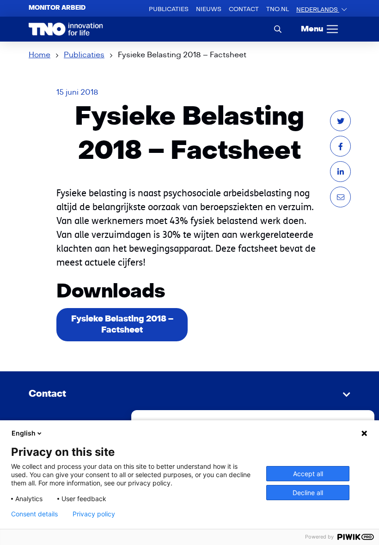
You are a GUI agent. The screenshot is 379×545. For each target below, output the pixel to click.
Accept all (308, 474)
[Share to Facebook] (340, 146)
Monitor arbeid (57, 8)
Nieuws (208, 9)
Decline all (308, 493)
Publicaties (169, 9)
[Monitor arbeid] (66, 29)
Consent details (34, 514)
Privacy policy (94, 514)
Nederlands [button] (317, 9)
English (24, 433)
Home (39, 55)
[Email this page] (340, 197)
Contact (244, 9)
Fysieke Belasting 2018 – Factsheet (122, 324)
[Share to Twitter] (340, 120)
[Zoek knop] (277, 29)
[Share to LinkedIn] (340, 171)
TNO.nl (277, 9)
